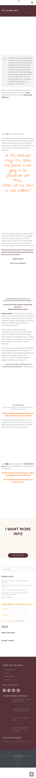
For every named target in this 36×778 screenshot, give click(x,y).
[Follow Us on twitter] (18, 690)
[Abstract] (12, 649)
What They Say (9, 676)
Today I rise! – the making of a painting (14, 590)
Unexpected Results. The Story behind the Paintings (15, 581)
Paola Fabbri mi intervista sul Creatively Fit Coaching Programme (15, 593)
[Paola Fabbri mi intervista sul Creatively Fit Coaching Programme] (7, 730)
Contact (7, 680)
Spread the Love (10, 669)
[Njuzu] (28, 644)
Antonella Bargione (19, 755)
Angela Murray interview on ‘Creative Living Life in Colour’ (17, 586)
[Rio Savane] (12, 644)
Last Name (5, 615)
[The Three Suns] (12, 647)
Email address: (6, 621)
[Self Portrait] (28, 649)
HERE (7, 134)
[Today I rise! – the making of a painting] (7, 721)
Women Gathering (7, 597)
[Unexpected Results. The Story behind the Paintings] (7, 703)
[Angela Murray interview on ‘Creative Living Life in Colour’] (7, 712)
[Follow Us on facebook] (4, 690)
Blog (6, 673)
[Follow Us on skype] (13, 690)
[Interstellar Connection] (28, 647)
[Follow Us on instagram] (8, 690)
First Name (5, 609)
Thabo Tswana (18, 757)
